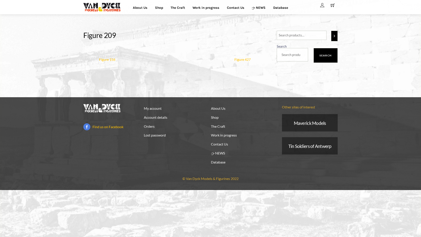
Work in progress (206, 8)
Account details (155, 117)
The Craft (178, 8)
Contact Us (235, 8)
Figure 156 (107, 59)
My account (153, 108)
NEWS (260, 8)
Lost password (155, 135)
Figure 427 (242, 59)
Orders (149, 126)
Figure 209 (99, 35)
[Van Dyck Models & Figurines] (102, 6)
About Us (140, 8)
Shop (159, 8)
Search (282, 46)
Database (280, 8)
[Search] (334, 36)
